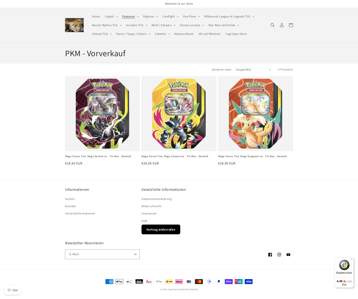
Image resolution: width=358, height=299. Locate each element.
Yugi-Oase (173, 289)
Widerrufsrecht (151, 206)
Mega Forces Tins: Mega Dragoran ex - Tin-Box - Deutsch (252, 156)
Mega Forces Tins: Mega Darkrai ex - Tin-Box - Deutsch (98, 156)
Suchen (70, 199)
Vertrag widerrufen (160, 229)
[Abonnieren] (134, 254)
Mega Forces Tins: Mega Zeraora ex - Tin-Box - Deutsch (175, 156)
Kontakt (70, 206)
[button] (111, 16)
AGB (144, 221)
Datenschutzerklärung (157, 199)
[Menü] (351, 260)
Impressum (149, 213)
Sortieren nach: (222, 69)
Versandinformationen (80, 213)
